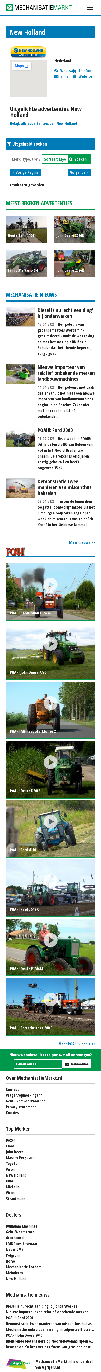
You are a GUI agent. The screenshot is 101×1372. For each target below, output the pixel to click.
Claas (10, 1146)
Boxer (10, 1140)
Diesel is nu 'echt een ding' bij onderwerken (41, 1306)
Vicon (10, 1169)
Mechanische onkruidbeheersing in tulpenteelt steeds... (51, 1329)
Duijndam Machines (21, 1226)
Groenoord (15, 1237)
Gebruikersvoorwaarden (25, 1101)
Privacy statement (21, 1107)
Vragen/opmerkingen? (24, 1095)
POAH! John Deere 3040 (24, 1335)
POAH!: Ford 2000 (19, 1317)
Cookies (12, 1112)
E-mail (65, 76)
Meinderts (14, 1272)
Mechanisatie (42, 7)
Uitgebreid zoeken (29, 144)
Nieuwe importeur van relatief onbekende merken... (48, 1312)
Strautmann (15, 1198)
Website (85, 76)
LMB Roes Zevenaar (22, 1243)
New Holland (16, 1175)
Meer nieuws (79, 542)
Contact (12, 1089)
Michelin (13, 1187)
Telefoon (86, 70)
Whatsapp (68, 70)
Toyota (11, 1163)
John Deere (15, 1152)
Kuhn (10, 1181)
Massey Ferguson (20, 1157)
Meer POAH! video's (74, 1044)
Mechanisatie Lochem (23, 1267)
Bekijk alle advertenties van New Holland (43, 123)
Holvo (10, 1261)
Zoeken (81, 159)
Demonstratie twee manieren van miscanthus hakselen (51, 1323)
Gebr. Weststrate (20, 1232)
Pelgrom (13, 1255)
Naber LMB (15, 1249)
